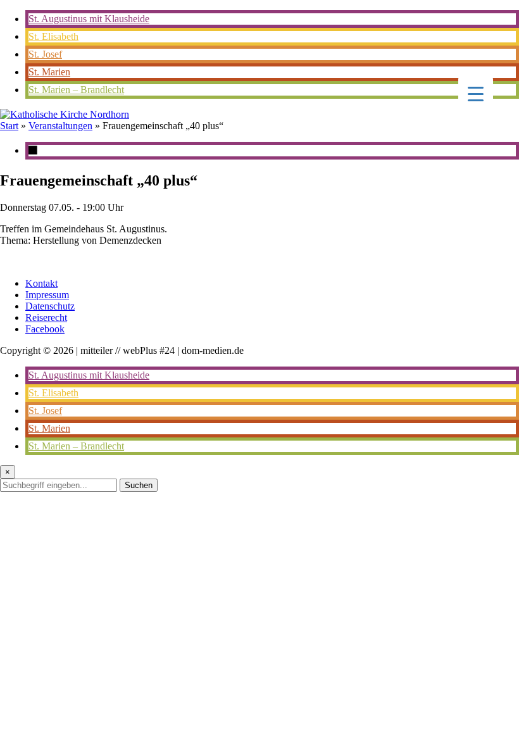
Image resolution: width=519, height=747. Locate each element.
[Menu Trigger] (475, 93)
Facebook (45, 328)
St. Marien (49, 71)
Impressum (47, 294)
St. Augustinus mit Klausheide (88, 18)
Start (9, 125)
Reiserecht (46, 317)
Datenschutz (50, 306)
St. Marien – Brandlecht (76, 89)
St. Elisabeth (53, 36)
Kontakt (41, 283)
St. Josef (45, 54)
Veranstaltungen (60, 125)
